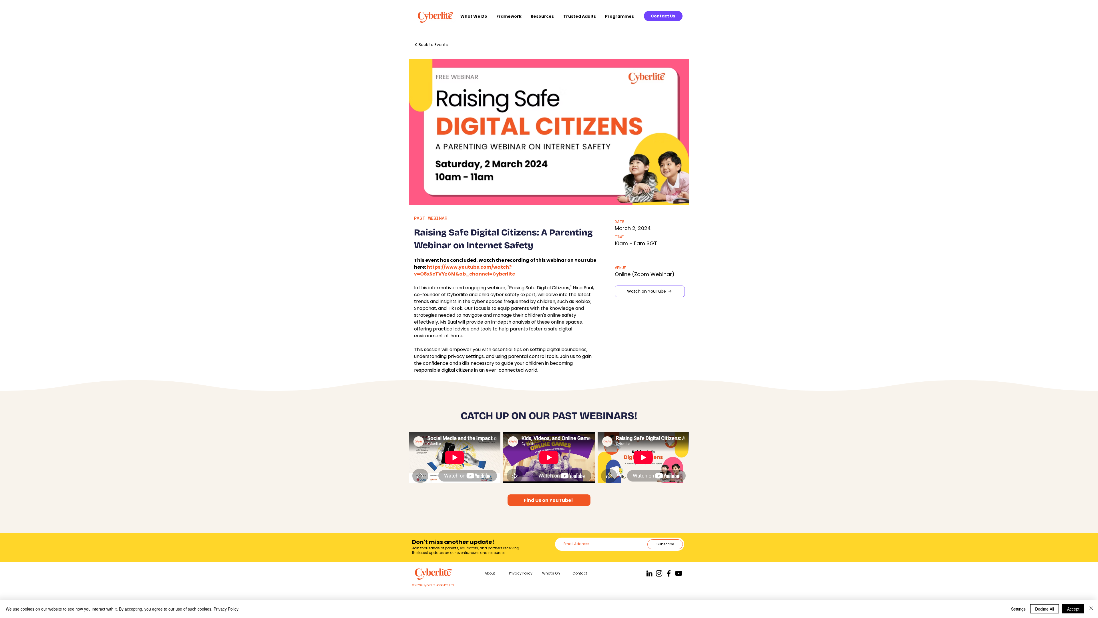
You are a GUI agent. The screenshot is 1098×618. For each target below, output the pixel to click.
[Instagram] (659, 573)
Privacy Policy (226, 609)
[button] (475, 16)
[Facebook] (669, 573)
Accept (1073, 609)
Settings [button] (1018, 609)
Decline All (1044, 609)
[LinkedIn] (649, 573)
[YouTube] (678, 573)
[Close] (1091, 608)
